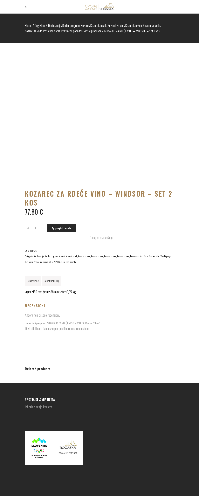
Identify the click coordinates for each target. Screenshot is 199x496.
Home (28, 25)
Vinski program (92, 31)
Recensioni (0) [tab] (51, 281)
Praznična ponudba (72, 31)
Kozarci (85, 25)
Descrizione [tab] (33, 281)
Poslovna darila (51, 31)
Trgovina (40, 25)
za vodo (73, 262)
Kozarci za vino (116, 25)
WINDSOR (58, 262)
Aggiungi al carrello (61, 228)
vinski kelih (48, 262)
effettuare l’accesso (42, 328)
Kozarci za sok (98, 25)
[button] (99, 237)
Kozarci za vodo (151, 25)
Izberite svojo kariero (38, 406)
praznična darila (35, 262)
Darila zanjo (54, 25)
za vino (66, 262)
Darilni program (71, 25)
